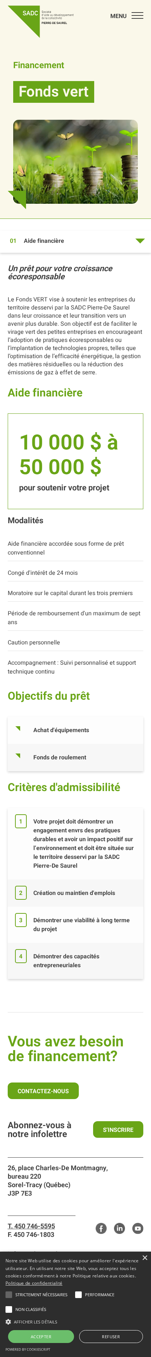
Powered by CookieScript (27, 1349)
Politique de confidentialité (33, 1283)
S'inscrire (118, 1130)
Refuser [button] (111, 1336)
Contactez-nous (43, 1091)
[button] (41, 1294)
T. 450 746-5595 (31, 1226)
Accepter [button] (41, 1336)
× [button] (144, 1258)
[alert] (75, 1304)
